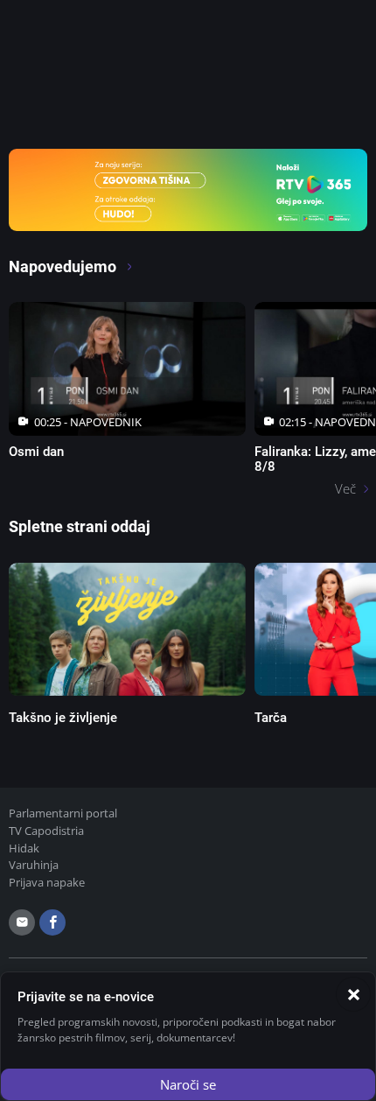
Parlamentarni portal (63, 813)
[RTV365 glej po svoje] (188, 188)
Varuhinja (34, 865)
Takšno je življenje (63, 718)
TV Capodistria (46, 830)
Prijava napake (47, 882)
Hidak (24, 848)
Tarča (270, 718)
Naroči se (188, 1084)
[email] (22, 922)
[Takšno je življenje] (127, 629)
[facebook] (52, 922)
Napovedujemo (64, 266)
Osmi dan (36, 451)
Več (345, 488)
